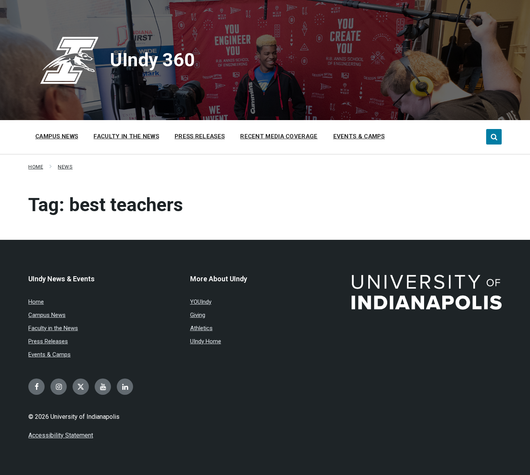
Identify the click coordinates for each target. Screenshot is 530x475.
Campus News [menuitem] (56, 136)
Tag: (105, 205)
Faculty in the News (53, 328)
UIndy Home (205, 341)
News (65, 167)
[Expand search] (494, 137)
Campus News (47, 315)
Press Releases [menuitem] (200, 136)
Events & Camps (49, 354)
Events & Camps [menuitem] (359, 136)
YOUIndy (200, 301)
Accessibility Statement (60, 435)
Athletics (201, 328)
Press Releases (48, 341)
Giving (197, 315)
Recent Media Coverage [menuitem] (278, 136)
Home (35, 167)
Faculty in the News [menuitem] (126, 136)
